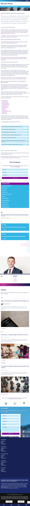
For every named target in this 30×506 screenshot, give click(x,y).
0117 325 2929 (6, 157)
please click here (25, 498)
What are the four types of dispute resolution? (9, 137)
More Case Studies (5, 394)
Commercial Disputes (6, 183)
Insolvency (3, 108)
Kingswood (8, 33)
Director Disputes (4, 192)
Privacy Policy (22, 480)
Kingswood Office (3, 460)
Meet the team (4, 284)
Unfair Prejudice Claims (5, 206)
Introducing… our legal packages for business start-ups (14, 334)
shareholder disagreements (8, 58)
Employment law (4, 112)
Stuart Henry (8, 304)
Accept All (9, 501)
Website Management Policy (13, 481)
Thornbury (13, 33)
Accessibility (27, 0)
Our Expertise (5, 6)
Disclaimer (8, 480)
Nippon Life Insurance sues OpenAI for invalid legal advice (15, 301)
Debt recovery (4, 109)
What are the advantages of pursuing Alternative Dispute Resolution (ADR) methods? (13, 141)
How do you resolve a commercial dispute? (8, 129)
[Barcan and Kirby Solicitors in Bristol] (7, 4)
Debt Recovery (4, 190)
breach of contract (19, 57)
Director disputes (4, 106)
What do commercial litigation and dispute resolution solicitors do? (12, 144)
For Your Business (9, 6)
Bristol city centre (3, 33)
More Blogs (4, 328)
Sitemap (8, 481)
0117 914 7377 (15, 279)
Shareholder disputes (5, 107)
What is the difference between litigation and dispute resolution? (12, 126)
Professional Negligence (5, 200)
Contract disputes (4, 101)
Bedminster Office (3, 439)
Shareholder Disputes (5, 204)
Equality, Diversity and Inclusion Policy (15, 480)
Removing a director (5, 100)
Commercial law (4, 113)
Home (1, 6)
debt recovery (15, 58)
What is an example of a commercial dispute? (9, 132)
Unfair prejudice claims (5, 105)
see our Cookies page (4, 498)
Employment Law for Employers (7, 194)
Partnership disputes (5, 102)
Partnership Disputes (5, 198)
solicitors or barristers (17, 87)
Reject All (21, 501)
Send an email (15, 280)
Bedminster (21, 32)
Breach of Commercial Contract (6, 185)
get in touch (8, 78)
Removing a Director (5, 202)
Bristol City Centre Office (4, 453)
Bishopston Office (3, 446)
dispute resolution (12, 41)
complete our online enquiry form (14, 157)
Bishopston (25, 32)
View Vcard (15, 281)
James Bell (15, 276)
